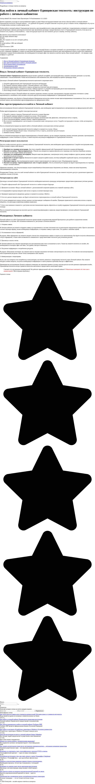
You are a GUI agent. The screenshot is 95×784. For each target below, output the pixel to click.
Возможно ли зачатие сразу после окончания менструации (18, 766)
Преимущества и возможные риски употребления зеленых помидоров (22, 776)
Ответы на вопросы (6, 3)
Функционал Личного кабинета (14, 68)
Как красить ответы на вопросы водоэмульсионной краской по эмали (22, 771)
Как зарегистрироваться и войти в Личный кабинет (20, 62)
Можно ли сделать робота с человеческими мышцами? (17, 741)
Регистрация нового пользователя (14, 64)
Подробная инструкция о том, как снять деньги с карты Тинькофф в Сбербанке (25, 756)
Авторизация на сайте (11, 66)
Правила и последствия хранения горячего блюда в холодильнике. (21, 761)
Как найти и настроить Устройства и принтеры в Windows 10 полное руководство (26, 729)
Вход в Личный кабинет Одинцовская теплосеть (19, 61)
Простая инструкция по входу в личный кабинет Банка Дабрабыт (21, 734)
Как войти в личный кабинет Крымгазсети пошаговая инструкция (21, 719)
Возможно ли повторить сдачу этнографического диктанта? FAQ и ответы (23, 751)
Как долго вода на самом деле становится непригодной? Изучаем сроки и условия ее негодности (31, 714)
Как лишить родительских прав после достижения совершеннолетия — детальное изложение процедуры (33, 746)
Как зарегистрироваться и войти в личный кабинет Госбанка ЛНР (21, 724)
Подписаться (39, 711)
